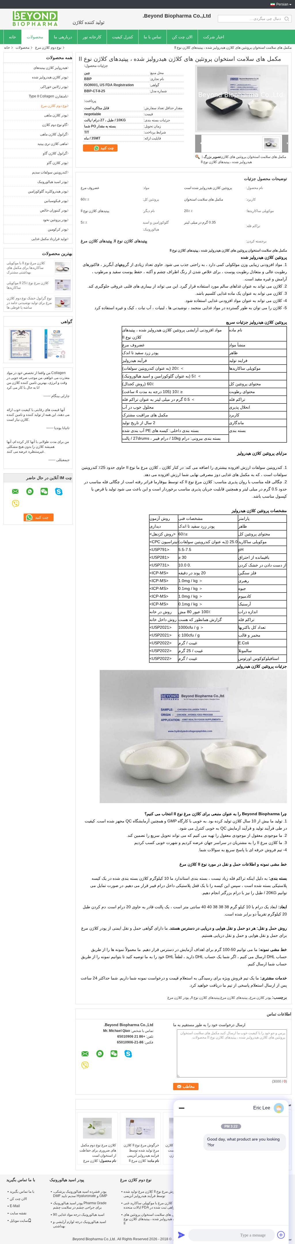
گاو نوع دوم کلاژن (54, 125)
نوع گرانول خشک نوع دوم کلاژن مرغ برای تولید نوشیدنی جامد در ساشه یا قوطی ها (29, 302)
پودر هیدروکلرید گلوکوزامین (47, 191)
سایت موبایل (19, 1221)
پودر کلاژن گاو (57, 163)
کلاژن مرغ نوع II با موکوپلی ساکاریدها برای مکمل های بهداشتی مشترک (26, 267)
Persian (282, 4)
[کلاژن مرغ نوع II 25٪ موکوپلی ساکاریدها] (63, 285)
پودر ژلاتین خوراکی (53, 87)
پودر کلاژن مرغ (260, 998)
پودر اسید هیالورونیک (52, 182)
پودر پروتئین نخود (55, 220)
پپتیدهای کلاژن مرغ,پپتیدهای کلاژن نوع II (219, 998)
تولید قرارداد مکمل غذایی (49, 239)
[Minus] (181, 1108)
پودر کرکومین (57, 229)
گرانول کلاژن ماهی (53, 134)
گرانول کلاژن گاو (55, 153)
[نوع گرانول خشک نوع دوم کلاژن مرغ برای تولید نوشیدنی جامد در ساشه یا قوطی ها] (63, 302)
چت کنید (106, 148)
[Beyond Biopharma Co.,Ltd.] (35, 18)
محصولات (35, 37)
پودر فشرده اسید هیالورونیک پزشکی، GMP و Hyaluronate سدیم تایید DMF (80, 1194)
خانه (12, 37)
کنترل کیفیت (122, 37)
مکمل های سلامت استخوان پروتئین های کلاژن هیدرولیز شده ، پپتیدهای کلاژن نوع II (152, 1219)
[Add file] (281, 1234)
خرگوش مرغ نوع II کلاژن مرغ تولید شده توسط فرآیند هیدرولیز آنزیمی (141, 1150)
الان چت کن (182, 37)
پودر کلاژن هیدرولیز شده (49, 77)
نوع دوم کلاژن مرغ (48, 48)
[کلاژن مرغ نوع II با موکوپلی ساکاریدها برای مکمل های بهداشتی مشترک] (63, 267)
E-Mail (15, 1206)
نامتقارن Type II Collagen (48, 96)
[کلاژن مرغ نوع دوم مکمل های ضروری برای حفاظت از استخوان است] (97, 1128)
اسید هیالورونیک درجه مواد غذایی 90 (78, 1215)
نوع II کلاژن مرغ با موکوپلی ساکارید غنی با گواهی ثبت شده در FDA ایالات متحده (152, 1205)
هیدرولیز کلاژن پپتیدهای (50, 68)
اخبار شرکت (213, 37)
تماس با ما (152, 37)
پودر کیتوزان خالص (53, 210)
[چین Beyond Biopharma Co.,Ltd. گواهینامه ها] (21, 344)
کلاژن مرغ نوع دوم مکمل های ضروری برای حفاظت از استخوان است (98, 1150)
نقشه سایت (18, 1213)
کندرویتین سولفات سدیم (49, 172)
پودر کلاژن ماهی (55, 115)
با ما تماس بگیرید (22, 1192)
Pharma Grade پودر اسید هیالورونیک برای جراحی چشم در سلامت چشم (80, 1205)
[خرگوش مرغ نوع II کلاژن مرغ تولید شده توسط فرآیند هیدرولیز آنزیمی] (140, 1128)
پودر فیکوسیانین (55, 201)
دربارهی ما (63, 37)
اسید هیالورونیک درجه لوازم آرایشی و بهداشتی (79, 1224)
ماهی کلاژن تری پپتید (52, 144)
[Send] (181, 1234)
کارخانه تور (92, 37)
